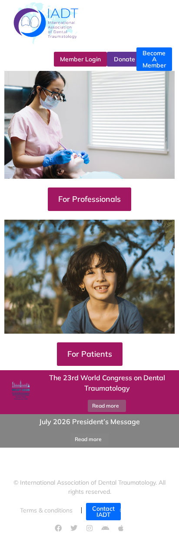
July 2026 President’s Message (89, 421)
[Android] (105, 528)
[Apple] (120, 528)
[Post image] (19, 392)
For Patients (89, 354)
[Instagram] (89, 528)
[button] (11, 430)
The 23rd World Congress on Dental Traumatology (107, 382)
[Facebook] (58, 528)
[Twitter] (73, 528)
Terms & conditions (46, 510)
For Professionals (89, 199)
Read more (105, 405)
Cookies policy (139, 510)
